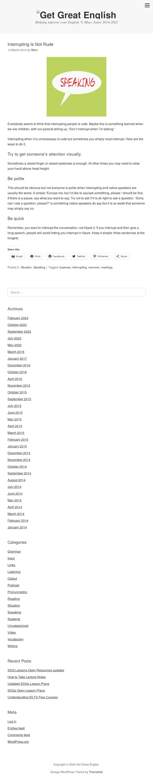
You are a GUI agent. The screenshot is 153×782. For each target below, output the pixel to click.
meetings (107, 267)
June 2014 (15, 493)
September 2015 (19, 399)
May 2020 (15, 345)
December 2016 (19, 365)
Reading (14, 598)
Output (12, 578)
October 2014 (17, 466)
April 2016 (15, 378)
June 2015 (15, 412)
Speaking (39, 267)
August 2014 (17, 480)
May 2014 (15, 500)
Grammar (14, 551)
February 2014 (18, 520)
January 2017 (17, 358)
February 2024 (18, 318)
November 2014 (19, 459)
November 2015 (19, 385)
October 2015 (17, 392)
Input (11, 558)
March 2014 (16, 513)
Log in (12, 721)
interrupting (79, 267)
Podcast (13, 585)
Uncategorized (18, 625)
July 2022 (14, 338)
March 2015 (16, 432)
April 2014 (15, 507)
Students (14, 619)
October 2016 (17, 372)
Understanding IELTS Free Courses (33, 697)
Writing (13, 646)
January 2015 (17, 446)
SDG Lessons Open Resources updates (36, 670)
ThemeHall (96, 772)
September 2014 (19, 473)
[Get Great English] (76, 14)
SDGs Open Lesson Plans (26, 690)
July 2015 (14, 405)
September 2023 (19, 331)
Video (12, 632)
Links (11, 565)
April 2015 (15, 426)
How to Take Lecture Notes (27, 677)
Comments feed (19, 735)
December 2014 (19, 453)
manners (93, 267)
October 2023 (17, 324)
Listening (14, 571)
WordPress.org (18, 741)
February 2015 (18, 439)
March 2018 (16, 351)
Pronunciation (17, 592)
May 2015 (15, 419)
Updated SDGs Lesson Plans (28, 683)
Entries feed (16, 728)
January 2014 (17, 527)
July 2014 (14, 486)
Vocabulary (16, 639)
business (65, 267)
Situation (26, 267)
